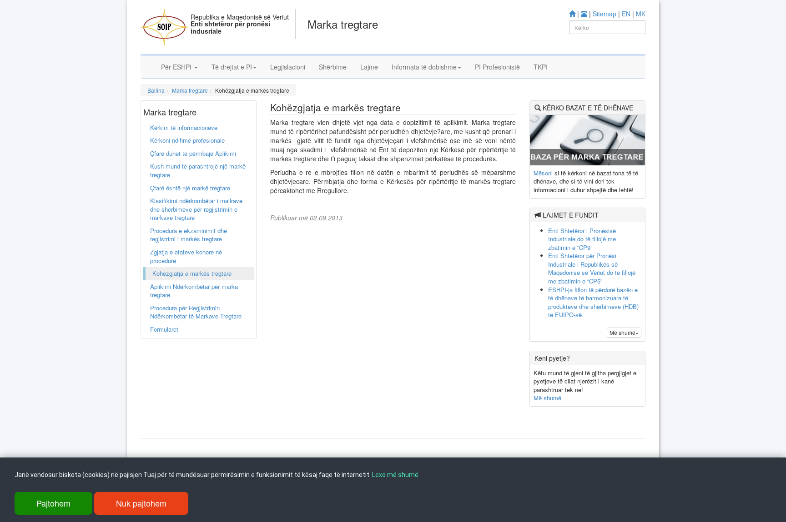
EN (626, 13)
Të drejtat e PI (232, 66)
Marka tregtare (190, 90)
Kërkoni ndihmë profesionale (187, 140)
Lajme (369, 66)
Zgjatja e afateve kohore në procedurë (186, 256)
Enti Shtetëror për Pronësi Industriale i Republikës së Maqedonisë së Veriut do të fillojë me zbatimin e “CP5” (591, 268)
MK (640, 13)
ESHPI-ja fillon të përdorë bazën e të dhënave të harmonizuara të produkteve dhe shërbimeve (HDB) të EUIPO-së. (593, 302)
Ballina (156, 90)
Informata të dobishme (424, 66)
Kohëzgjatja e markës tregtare (192, 273)
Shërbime (333, 66)
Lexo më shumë (395, 474)
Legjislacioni (287, 66)
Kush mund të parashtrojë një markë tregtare (198, 170)
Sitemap (604, 13)
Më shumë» (624, 332)
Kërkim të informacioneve (183, 127)
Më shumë (547, 397)
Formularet (164, 329)
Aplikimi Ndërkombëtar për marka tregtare (194, 290)
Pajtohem (53, 503)
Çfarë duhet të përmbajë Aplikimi (193, 153)
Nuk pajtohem (141, 503)
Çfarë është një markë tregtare (190, 188)
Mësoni (543, 173)
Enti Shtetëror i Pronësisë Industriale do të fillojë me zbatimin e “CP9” (582, 239)
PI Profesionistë (497, 66)
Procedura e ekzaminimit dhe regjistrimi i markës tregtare (188, 235)
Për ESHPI (177, 66)
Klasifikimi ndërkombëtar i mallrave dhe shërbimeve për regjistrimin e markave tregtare (196, 209)
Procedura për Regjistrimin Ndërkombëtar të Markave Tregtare (196, 312)
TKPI (541, 66)
